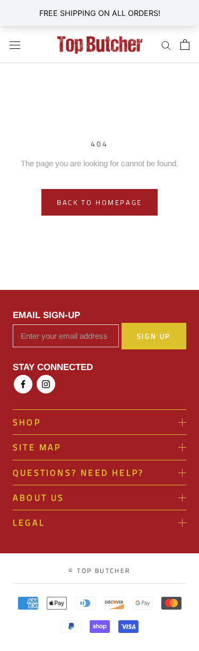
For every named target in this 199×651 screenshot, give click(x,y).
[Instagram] (46, 384)
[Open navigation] (15, 44)
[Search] (166, 44)
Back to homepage (99, 202)
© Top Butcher (99, 571)
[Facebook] (23, 384)
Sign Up (154, 336)
